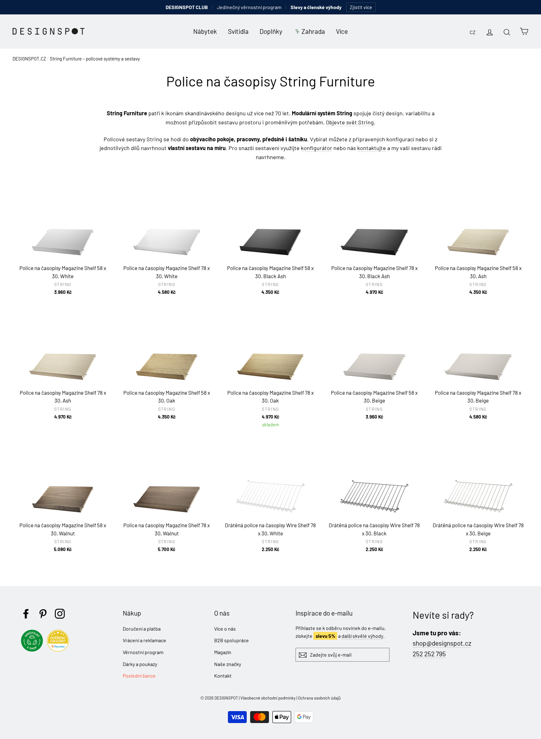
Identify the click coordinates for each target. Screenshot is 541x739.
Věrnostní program (143, 652)
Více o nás (225, 629)
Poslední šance (139, 676)
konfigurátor (316, 147)
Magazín (222, 652)
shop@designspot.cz (442, 643)
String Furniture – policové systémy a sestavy (95, 58)
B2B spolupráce (231, 640)
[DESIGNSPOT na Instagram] (60, 614)
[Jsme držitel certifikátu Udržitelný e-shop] (33, 650)
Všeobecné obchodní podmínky (268, 697)
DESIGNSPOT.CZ (29, 58)
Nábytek (205, 31)
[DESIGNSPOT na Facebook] (26, 614)
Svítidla (238, 31)
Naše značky (227, 664)
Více (342, 31)
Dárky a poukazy (140, 664)
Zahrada (313, 31)
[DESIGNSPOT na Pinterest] (43, 614)
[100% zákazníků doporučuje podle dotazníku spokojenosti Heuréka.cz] (59, 650)
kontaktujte (371, 147)
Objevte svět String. (350, 122)
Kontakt (223, 676)
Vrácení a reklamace (144, 640)
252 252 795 (429, 654)
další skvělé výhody (362, 636)
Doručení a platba (142, 629)
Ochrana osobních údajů (319, 697)
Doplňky (271, 31)
